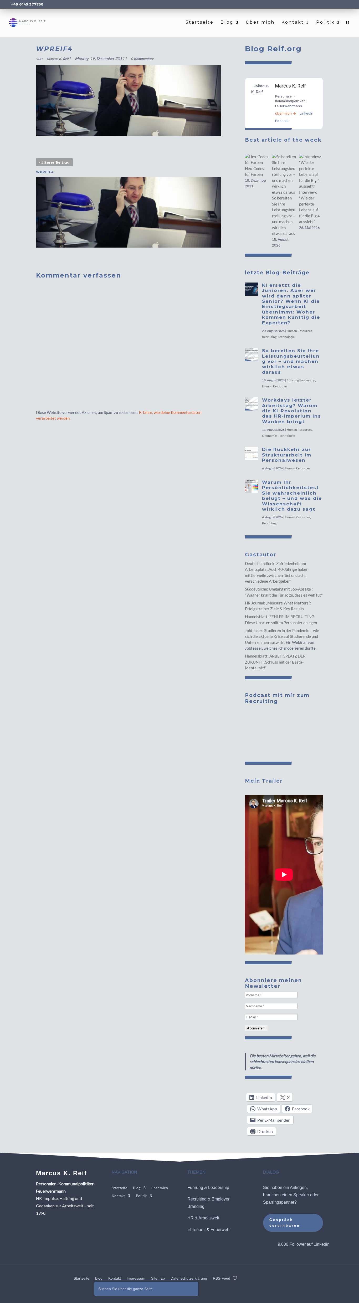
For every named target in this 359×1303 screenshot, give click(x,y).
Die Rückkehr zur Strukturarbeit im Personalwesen (286, 455)
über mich (260, 22)
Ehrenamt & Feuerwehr (209, 1229)
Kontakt (292, 22)
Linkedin (322, 1244)
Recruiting (269, 337)
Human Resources (299, 331)
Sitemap (158, 1278)
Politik (325, 22)
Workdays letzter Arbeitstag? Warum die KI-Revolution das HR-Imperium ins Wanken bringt (291, 410)
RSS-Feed (221, 1278)
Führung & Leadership (208, 1187)
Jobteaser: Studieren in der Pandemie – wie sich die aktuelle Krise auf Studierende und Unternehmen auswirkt (282, 636)
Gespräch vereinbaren (284, 1223)
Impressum (136, 1278)
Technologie (286, 337)
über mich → (285, 113)
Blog (227, 22)
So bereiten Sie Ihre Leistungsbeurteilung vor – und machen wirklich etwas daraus (283, 216)
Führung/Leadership (301, 380)
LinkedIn (306, 113)
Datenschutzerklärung (189, 1278)
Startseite (200, 22)
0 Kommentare (142, 59)
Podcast (282, 121)
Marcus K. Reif (58, 59)
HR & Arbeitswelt (203, 1218)
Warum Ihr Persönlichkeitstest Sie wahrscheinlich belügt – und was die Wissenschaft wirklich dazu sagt (292, 496)
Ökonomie (269, 436)
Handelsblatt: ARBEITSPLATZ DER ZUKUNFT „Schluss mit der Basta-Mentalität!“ (275, 662)
